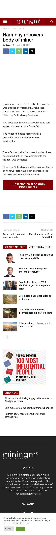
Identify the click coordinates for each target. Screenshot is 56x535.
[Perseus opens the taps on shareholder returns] (10, 272)
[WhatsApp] (19, 51)
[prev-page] (4, 337)
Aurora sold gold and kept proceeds (14, 235)
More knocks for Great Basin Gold (41, 235)
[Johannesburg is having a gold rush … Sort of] (10, 326)
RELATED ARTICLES (15, 247)
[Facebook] (6, 51)
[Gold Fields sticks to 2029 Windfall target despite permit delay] (10, 285)
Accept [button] (20, 529)
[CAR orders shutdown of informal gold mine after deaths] (10, 313)
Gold (21, 28)
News (14, 28)
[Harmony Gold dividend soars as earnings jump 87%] (10, 258)
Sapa (8, 45)
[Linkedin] (25, 51)
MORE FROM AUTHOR (40, 247)
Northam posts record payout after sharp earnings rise (25, 415)
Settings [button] (8, 528)
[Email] (32, 51)
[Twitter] (12, 51)
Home (6, 28)
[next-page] (9, 337)
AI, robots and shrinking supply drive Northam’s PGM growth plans (28, 400)
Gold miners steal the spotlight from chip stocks (29, 408)
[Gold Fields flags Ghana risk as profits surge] (10, 299)
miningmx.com (11, 104)
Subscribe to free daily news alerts (28, 185)
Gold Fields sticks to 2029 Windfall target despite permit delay (34, 285)
